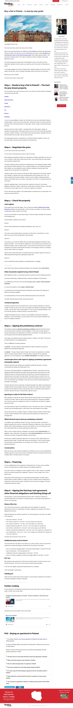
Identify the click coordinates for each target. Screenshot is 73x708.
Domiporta (7, 116)
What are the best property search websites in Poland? (21, 660)
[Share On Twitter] (19, 687)
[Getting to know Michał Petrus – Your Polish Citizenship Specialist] (56, 99)
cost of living (32, 51)
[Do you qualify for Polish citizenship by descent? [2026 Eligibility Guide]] (56, 93)
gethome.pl (7, 106)
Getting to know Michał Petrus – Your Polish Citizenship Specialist (64, 99)
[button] (28, 640)
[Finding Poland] (15, 705)
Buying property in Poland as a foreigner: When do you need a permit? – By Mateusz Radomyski (61, 87)
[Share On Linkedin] (22, 687)
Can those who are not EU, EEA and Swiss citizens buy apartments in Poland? (27, 656)
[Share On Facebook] (17, 687)
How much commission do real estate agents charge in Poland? (23, 667)
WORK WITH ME (61, 105)
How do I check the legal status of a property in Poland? (21, 663)
